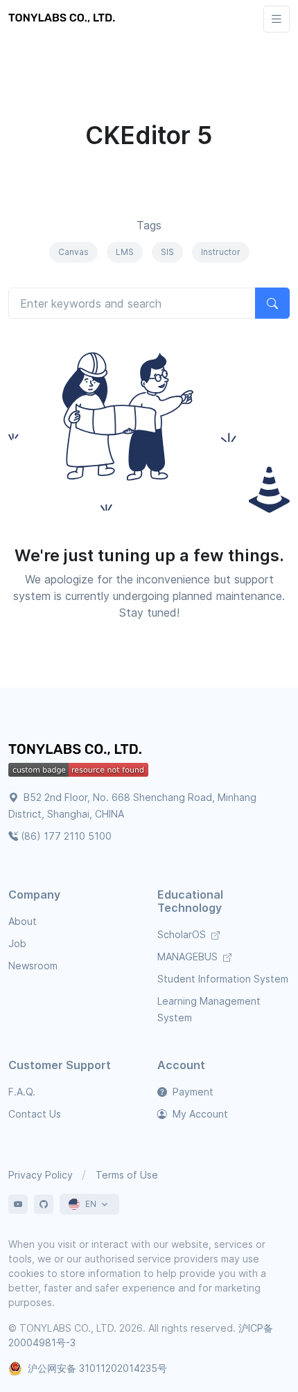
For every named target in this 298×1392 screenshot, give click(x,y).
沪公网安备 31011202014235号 (97, 1368)
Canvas (73, 252)
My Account (199, 1114)
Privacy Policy (40, 1175)
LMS (125, 252)
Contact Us (34, 1114)
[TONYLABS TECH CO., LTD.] (63, 18)
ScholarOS (183, 934)
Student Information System (222, 979)
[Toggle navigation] (276, 19)
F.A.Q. (21, 1092)
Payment (191, 1092)
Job (17, 943)
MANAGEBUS (188, 956)
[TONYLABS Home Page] (77, 751)
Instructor (220, 252)
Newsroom (33, 965)
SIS (167, 252)
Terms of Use (127, 1175)
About (22, 921)
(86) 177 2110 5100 (66, 836)
